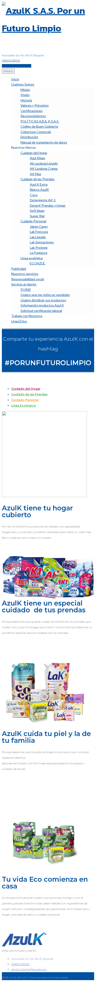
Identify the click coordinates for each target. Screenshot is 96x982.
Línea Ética (19, 321)
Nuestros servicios (24, 274)
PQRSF (26, 290)
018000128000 (11, 60)
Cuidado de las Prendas (38, 179)
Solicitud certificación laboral (41, 311)
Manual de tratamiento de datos (44, 142)
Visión (25, 95)
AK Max (35, 174)
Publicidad (18, 269)
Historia (26, 100)
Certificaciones (32, 111)
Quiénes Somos (22, 84)
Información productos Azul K (42, 305)
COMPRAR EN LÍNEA (16, 66)
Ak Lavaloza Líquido (44, 163)
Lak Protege (39, 247)
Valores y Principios (35, 105)
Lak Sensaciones (42, 242)
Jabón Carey (39, 226)
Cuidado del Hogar (34, 153)
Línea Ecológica (23, 405)
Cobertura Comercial (36, 132)
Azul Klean (37, 158)
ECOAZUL (37, 263)
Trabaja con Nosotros (26, 316)
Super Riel (37, 216)
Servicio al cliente (23, 284)
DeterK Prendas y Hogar (47, 205)
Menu (8, 71)
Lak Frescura (39, 232)
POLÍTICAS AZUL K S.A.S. (40, 121)
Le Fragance (38, 253)
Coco (34, 195)
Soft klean (37, 211)
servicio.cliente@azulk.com (29, 969)
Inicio (15, 79)
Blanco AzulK (39, 189)
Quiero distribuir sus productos (43, 300)
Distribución (29, 137)
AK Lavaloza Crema (44, 168)
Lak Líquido (38, 237)
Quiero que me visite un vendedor (45, 295)
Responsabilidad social (27, 279)
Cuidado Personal (33, 221)
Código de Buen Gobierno (39, 126)
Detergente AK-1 (43, 200)
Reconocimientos (33, 116)
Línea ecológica (32, 258)
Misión (25, 90)
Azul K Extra (39, 184)
